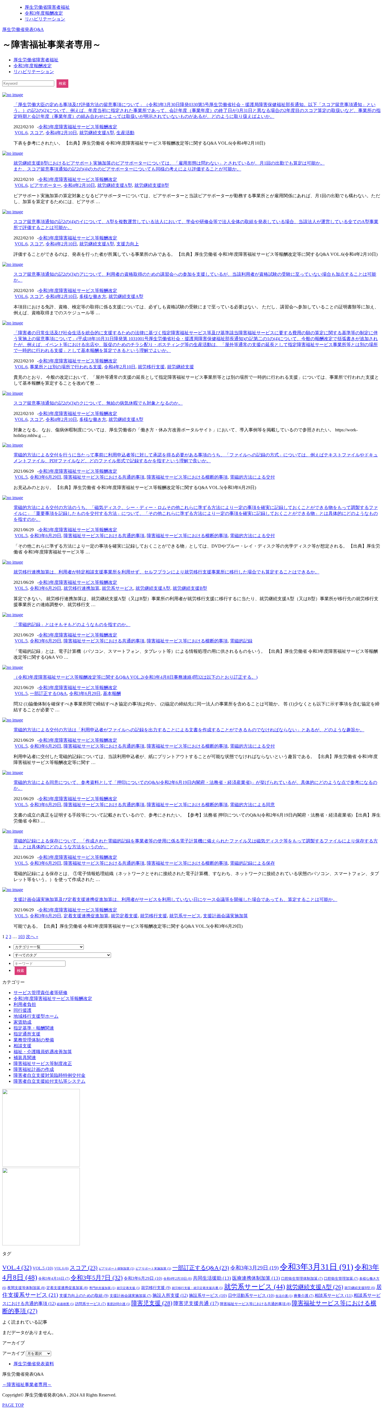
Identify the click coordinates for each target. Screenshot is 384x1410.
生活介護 (284, 1295)
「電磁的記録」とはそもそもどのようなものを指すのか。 (71, 624)
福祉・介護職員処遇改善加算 (42, 1051)
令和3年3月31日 (316, 1266)
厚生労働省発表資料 (33, 1363)
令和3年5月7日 (97, 1277)
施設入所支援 (170, 1295)
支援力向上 (127, 243)
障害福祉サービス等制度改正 (42, 1063)
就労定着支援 (124, 915)
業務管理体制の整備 (33, 1039)
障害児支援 (151, 1303)
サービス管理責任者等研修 (40, 992)
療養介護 (303, 1296)
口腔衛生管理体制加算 (302, 1279)
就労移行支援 (151, 366)
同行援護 (22, 1010)
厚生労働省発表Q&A (23, 29)
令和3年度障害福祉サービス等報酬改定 (78, 126)
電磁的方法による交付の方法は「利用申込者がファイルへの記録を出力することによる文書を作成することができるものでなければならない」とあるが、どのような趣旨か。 (188, 729)
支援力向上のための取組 (84, 1295)
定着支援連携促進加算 (86, 915)
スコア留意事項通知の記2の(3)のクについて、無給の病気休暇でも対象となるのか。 (98, 403)
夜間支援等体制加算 (26, 1288)
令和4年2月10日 (61, 132)
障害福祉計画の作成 (33, 1069)
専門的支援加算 (102, 1288)
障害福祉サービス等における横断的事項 (187, 477)
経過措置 (65, 1304)
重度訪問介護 (118, 1304)
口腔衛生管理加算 (341, 1279)
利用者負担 (24, 1004)
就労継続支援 (180, 366)
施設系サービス (208, 1295)
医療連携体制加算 (256, 1278)
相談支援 (22, 1045)
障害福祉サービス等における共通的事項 (104, 477)
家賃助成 (22, 1022)
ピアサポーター (45, 185)
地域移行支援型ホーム (35, 1016)
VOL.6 (21, 132)
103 (21, 936)
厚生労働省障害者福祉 (47, 7)
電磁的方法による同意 (252, 804)
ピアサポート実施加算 (153, 1268)
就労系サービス (117, 588)
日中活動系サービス (251, 1295)
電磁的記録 (241, 640)
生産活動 (125, 132)
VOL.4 (16, 1267)
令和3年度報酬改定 (44, 13)
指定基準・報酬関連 (33, 1028)
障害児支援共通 (196, 1303)
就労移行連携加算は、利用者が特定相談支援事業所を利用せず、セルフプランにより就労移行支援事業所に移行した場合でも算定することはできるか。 (166, 572)
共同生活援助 (212, 1278)
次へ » (32, 936)
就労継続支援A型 (96, 132)
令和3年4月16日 (53, 1279)
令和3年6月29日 (45, 477)
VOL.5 (21, 477)
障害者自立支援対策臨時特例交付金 (49, 1075)
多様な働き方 (92, 296)
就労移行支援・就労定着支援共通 (197, 1288)
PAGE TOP (13, 1405)
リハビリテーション (45, 19)
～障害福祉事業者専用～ (27, 1384)
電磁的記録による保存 (252, 863)
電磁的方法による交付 (252, 477)
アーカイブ (13, 1353)
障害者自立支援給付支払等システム (49, 1081)
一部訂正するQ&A (48, 693)
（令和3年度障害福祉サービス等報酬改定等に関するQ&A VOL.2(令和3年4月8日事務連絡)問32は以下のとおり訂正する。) (135, 677)
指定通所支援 (26, 1034)
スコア (36, 132)
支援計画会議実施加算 (225, 915)
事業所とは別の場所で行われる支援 (66, 366)
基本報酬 (112, 693)
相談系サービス (334, 1295)
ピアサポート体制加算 (116, 1268)
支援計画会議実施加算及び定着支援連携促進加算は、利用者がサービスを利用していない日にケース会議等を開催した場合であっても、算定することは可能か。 (175, 899)
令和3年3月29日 (254, 1268)
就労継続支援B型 (151, 185)
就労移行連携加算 (82, 588)
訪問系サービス (90, 1304)
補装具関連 (24, 1057)
